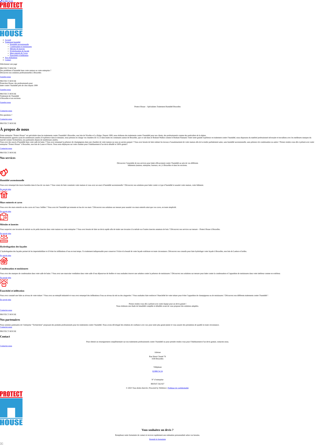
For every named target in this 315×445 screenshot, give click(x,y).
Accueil (8, 40)
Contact (8, 60)
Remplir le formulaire (157, 439)
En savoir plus (5, 189)
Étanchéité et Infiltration (19, 55)
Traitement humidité (12, 42)
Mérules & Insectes (17, 49)
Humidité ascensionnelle (19, 44)
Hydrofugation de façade (19, 51)
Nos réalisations (11, 58)
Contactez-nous (6, 111)
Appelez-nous (5, 77)
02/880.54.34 (157, 371)
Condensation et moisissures (21, 47)
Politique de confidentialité (178, 388)
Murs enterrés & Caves (19, 53)
